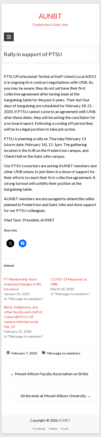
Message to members (63, 353)
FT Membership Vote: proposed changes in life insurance (22, 284)
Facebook (39, 428)
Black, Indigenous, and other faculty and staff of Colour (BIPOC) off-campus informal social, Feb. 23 (23, 317)
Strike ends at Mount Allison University (56, 395)
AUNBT (50, 16)
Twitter (53, 428)
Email (64, 428)
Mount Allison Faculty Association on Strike (49, 373)
